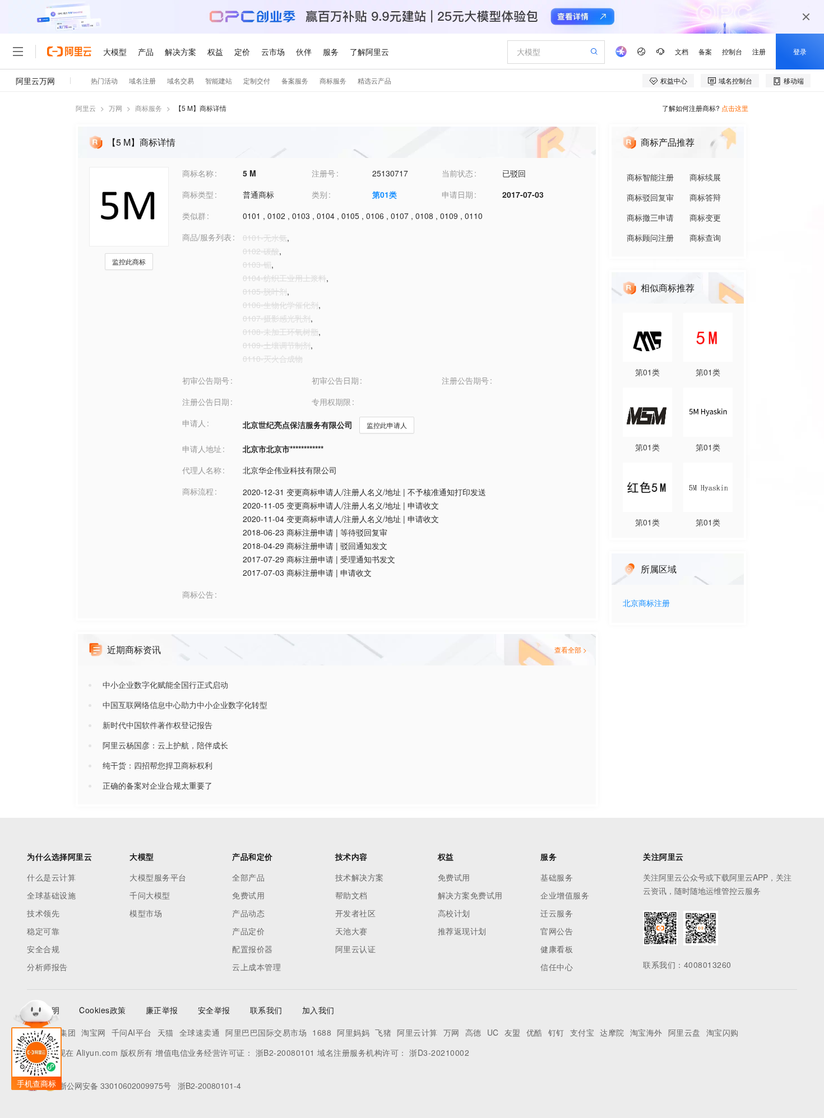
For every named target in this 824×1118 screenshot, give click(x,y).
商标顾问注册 (650, 237)
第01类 (384, 194)
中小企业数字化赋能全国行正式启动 (165, 684)
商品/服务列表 (207, 237)
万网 (115, 108)
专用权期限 (331, 401)
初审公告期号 (205, 380)
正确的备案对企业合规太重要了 (157, 785)
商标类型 (198, 194)
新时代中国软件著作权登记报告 (157, 724)
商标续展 (705, 177)
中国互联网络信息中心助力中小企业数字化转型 (185, 704)
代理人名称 (201, 470)
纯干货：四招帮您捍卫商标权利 (157, 765)
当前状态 (457, 173)
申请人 (194, 422)
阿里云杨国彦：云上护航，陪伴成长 (165, 745)
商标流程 (198, 491)
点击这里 (734, 108)
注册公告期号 (465, 380)
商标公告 (198, 594)
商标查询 (705, 237)
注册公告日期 (205, 401)
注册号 (323, 173)
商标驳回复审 (650, 197)
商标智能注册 (650, 177)
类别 (319, 194)
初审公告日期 (335, 380)
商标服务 (148, 108)
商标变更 (705, 217)
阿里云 (86, 108)
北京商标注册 (646, 603)
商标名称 (198, 173)
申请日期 (457, 194)
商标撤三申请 (650, 217)
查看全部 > (570, 649)
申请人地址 (201, 448)
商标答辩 (705, 197)
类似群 (194, 215)
